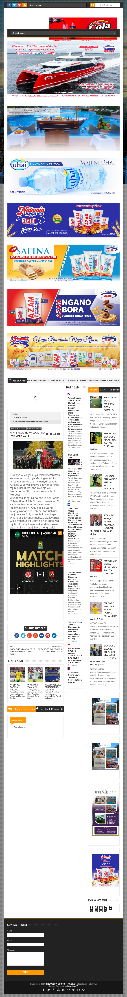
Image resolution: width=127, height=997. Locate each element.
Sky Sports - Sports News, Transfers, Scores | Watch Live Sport (75, 677)
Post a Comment (20, 727)
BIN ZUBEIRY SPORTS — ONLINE (74, 651)
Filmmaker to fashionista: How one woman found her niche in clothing (74, 633)
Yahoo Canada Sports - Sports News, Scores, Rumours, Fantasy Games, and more (75, 405)
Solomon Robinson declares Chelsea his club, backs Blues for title (74, 580)
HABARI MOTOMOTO (18, 428)
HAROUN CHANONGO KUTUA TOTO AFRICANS (110, 482)
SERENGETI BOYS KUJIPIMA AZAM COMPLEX (110, 404)
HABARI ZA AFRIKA (20, 418)
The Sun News (74, 572)
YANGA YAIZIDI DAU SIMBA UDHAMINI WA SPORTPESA (75, 659)
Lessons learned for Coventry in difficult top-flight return (75, 468)
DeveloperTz (73, 986)
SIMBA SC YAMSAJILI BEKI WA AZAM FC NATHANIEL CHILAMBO (68, 380)
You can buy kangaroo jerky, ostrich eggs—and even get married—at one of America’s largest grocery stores (75, 423)
